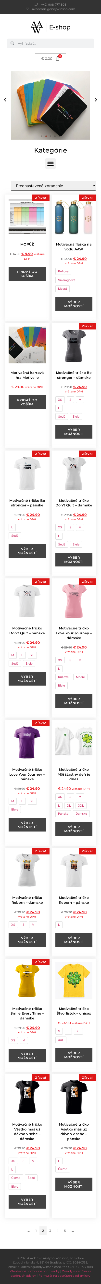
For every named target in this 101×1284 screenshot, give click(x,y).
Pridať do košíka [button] (27, 274)
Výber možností (73, 304)
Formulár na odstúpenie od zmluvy (64, 1275)
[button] (5, 99)
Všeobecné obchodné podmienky (35, 1271)
